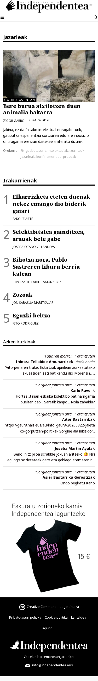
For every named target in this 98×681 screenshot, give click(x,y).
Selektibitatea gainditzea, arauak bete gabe (49, 236)
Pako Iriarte (23, 219)
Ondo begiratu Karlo (77, 482)
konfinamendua (48, 156)
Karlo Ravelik (83, 390)
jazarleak (28, 156)
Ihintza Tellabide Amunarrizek (44, 361)
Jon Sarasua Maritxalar (33, 302)
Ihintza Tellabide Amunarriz (37, 282)
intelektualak (58, 150)
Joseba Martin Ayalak (75, 448)
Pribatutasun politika (25, 617)
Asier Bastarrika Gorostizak (69, 477)
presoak (69, 156)
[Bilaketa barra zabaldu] (95, 17)
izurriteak (77, 150)
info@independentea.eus (52, 665)
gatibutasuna (36, 150)
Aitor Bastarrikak (78, 419)
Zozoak (22, 295)
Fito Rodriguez (26, 323)
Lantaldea (78, 617)
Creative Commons (41, 606)
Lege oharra (69, 606)
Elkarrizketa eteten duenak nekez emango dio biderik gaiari (51, 204)
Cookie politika (56, 617)
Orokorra (10, 150)
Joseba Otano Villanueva (34, 247)
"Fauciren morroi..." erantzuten (69, 356)
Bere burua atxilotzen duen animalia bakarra (42, 109)
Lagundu (48, 628)
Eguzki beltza (31, 315)
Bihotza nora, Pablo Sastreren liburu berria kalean (46, 267)
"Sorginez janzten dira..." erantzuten (65, 384)
